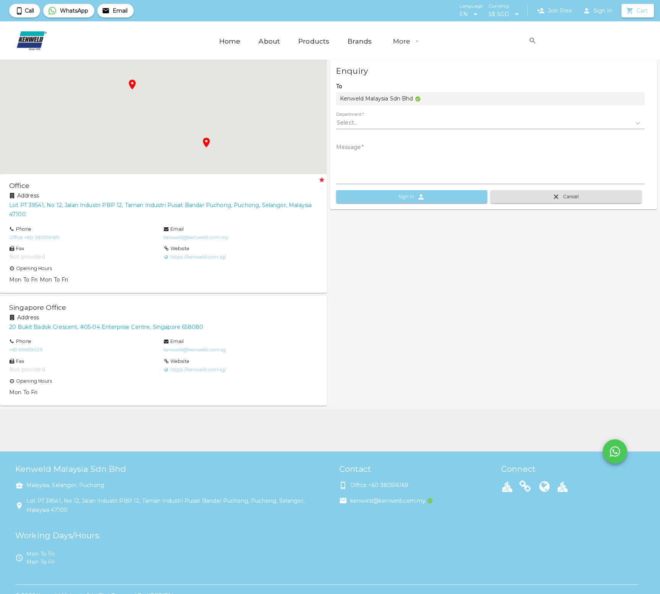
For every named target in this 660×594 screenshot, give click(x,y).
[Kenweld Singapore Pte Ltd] (525, 487)
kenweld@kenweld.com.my (195, 237)
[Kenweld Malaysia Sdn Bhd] (544, 487)
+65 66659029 (26, 350)
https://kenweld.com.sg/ (198, 257)
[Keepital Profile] (507, 486)
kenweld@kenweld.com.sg (194, 350)
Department (350, 114)
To (339, 86)
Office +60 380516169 (34, 237)
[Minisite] (562, 486)
